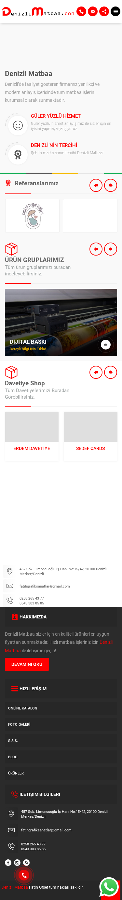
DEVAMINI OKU (26, 664)
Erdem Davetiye (31, 448)
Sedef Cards (90, 448)
